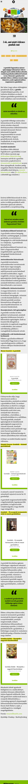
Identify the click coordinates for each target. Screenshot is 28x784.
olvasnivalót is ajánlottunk (11, 163)
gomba (3, 56)
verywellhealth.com (14, 714)
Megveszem (14, 383)
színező (15, 60)
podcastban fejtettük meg (11, 156)
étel (11, 60)
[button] (1, 1)
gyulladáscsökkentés (21, 56)
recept (13, 56)
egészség (8, 56)
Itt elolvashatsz (21, 172)
